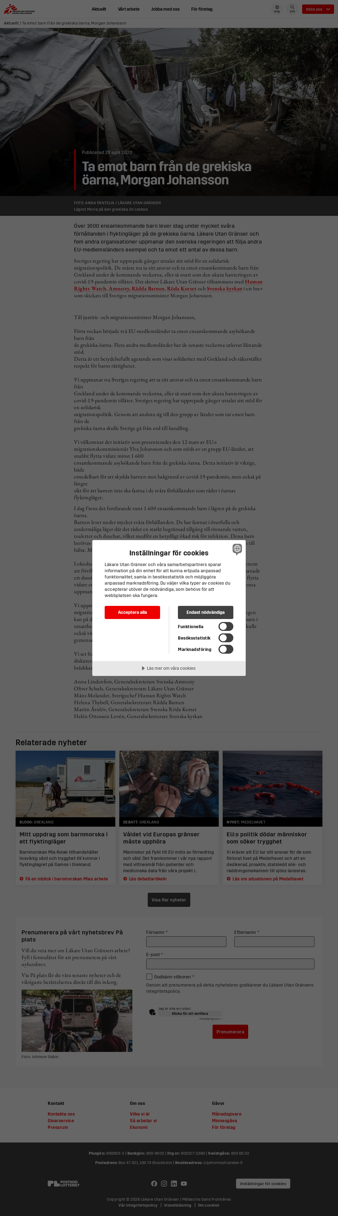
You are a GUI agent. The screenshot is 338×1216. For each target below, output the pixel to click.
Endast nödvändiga (206, 612)
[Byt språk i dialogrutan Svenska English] (236, 549)
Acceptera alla (132, 612)
